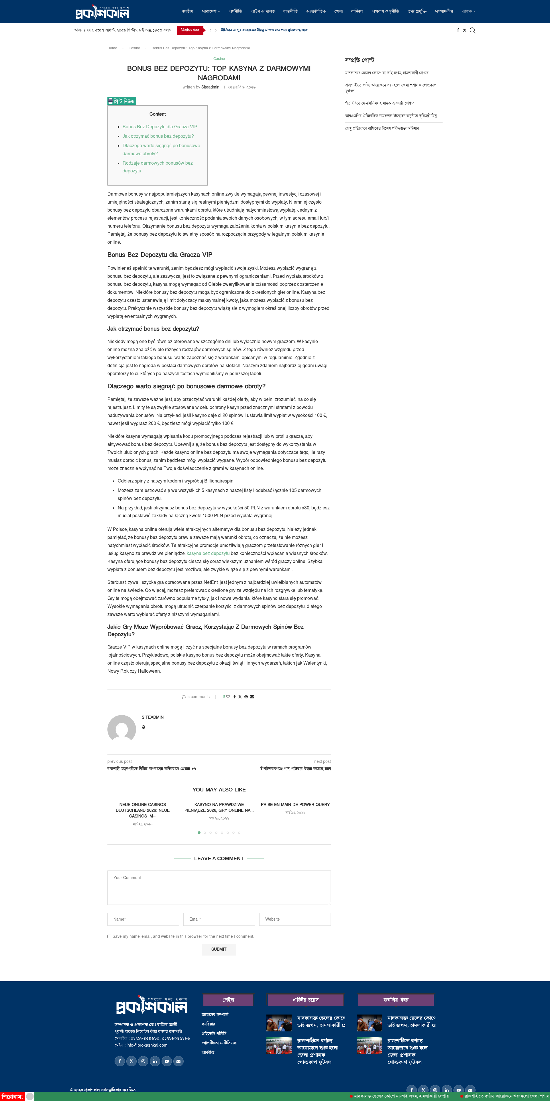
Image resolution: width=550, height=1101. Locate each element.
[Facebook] (458, 30)
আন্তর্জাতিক (316, 11)
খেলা (338, 11)
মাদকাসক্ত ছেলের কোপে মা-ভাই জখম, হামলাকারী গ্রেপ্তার (387, 73)
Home (112, 48)
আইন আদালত (263, 11)
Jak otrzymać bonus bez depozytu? (158, 136)
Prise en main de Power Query (295, 804)
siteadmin (210, 87)
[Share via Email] (252, 697)
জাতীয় (187, 11)
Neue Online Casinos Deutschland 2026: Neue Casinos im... (143, 810)
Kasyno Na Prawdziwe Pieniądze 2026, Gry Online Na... (219, 807)
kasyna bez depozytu (208, 553)
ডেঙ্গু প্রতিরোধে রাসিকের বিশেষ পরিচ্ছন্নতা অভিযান (382, 128)
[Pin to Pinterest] (246, 697)
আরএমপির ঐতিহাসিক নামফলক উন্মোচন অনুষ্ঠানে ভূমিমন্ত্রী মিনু (391, 116)
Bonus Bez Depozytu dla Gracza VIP (160, 127)
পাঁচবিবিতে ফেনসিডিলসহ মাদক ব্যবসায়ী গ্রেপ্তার (379, 103)
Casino (134, 48)
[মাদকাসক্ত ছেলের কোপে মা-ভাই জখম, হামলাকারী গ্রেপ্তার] (279, 1023)
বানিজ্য (357, 11)
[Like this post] (228, 697)
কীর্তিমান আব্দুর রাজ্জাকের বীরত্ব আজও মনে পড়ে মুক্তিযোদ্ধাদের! (265, 30)
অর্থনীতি (235, 11)
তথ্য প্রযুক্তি (417, 11)
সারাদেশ (209, 11)
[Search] (473, 30)
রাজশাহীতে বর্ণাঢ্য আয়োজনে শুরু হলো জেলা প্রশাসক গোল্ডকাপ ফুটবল (317, 1052)
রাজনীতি (290, 11)
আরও (467, 11)
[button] (210, 30)
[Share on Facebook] (234, 697)
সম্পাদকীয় (444, 11)
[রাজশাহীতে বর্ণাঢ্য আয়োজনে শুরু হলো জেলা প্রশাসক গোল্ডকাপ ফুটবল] (279, 1045)
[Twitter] (464, 30)
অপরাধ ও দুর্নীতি (385, 11)
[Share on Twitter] (240, 697)
